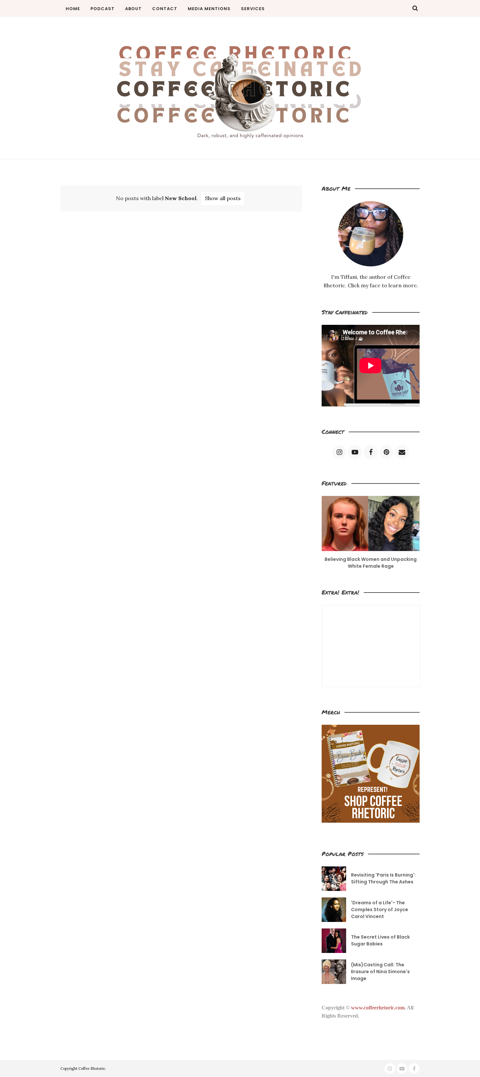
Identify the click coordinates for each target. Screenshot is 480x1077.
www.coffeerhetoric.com (378, 1007)
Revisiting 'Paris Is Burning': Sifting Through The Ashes (383, 878)
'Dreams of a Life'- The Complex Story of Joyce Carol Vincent (379, 909)
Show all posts (223, 198)
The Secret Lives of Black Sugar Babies (380, 940)
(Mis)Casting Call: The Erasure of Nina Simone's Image (380, 971)
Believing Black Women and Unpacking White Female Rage (371, 562)
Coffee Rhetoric (91, 1068)
